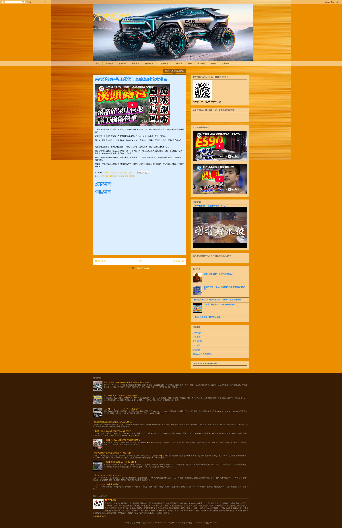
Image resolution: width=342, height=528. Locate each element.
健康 (107, 176)
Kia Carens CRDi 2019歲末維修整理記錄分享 (121, 396)
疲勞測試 (196, 337)
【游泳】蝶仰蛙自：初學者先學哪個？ (220, 304)
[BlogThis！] (141, 172)
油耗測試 (196, 345)
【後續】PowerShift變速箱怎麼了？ (107, 475)
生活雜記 (201, 63)
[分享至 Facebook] (146, 172)
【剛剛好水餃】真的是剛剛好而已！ (210, 206)
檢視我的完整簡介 (100, 516)
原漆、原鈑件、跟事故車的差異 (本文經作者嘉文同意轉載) (126, 382)
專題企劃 (122, 63)
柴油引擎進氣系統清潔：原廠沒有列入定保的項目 (113, 422)
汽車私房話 (113, 16)
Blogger (214, 523)
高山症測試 (197, 341)
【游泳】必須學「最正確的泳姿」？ (209, 317)
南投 (102, 176)
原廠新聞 (225, 63)
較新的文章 (100, 261)
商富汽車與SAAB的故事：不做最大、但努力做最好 (113, 453)
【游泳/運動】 (164, 63)
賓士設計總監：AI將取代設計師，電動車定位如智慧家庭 (217, 299)
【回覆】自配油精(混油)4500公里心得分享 (120, 462)
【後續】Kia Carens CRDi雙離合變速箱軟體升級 (122, 440)
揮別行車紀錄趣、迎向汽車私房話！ (219, 274)
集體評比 (196, 350)
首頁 (98, 63)
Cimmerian (198, 523)
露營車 (131, 176)
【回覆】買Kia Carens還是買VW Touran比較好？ (112, 431)
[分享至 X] (144, 172)
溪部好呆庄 (113, 176)
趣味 (190, 63)
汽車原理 (109, 63)
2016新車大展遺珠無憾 (202, 354)
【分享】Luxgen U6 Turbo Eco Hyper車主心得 (121, 409)
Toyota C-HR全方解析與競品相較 (106, 484)
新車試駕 (135, 63)
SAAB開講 (197, 333)
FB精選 (179, 63)
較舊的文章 (178, 261)
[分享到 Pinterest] (149, 172)
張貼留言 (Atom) (142, 268)
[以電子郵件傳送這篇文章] (138, 172)
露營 (126, 176)
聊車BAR (149, 63)
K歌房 (213, 63)
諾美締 (121, 176)
